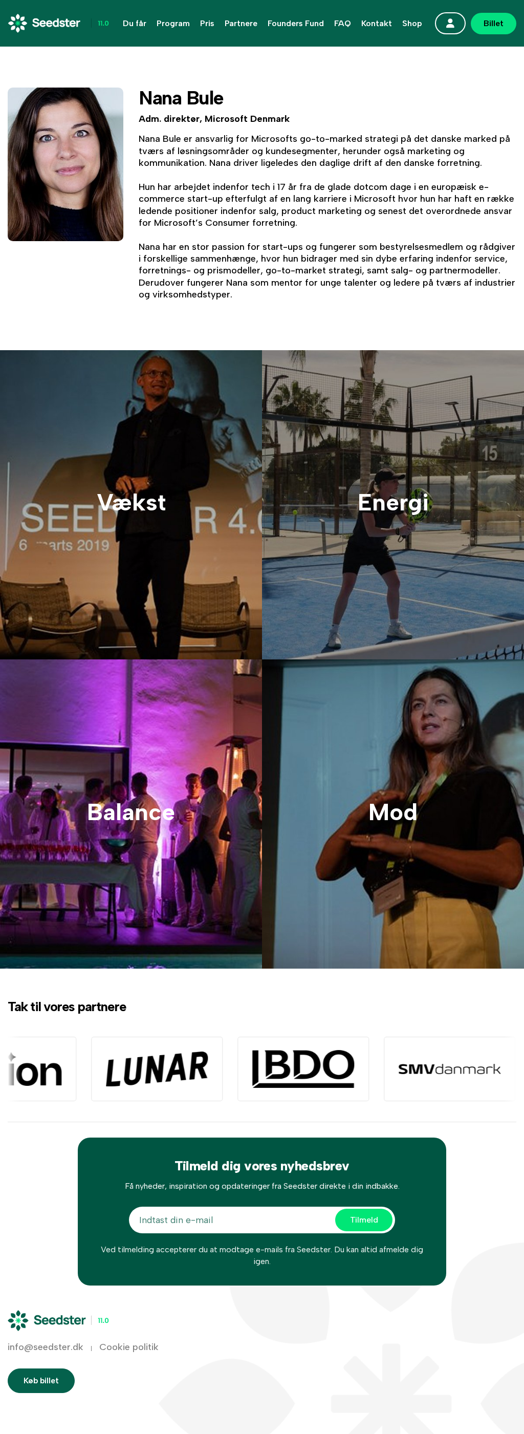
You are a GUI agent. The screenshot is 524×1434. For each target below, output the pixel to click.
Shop (412, 23)
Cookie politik (129, 1347)
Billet (494, 23)
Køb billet (41, 1380)
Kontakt (376, 23)
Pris (207, 23)
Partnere (241, 23)
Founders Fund (296, 23)
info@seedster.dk (45, 1347)
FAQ (342, 23)
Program (173, 23)
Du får (134, 23)
